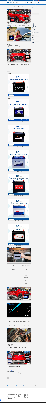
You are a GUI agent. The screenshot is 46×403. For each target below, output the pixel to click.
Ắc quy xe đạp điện (34, 24)
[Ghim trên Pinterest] (19, 373)
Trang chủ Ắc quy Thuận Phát (18, 4)
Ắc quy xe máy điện (34, 26)
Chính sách (29, 4)
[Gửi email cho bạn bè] (18, 373)
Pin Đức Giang (33, 29)
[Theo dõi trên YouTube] (38, 0)
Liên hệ (35, 4)
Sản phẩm (26, 4)
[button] (34, 0)
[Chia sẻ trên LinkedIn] (20, 373)
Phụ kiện (33, 28)
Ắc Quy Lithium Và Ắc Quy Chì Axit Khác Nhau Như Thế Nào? (36, 40)
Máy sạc (33, 27)
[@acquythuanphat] (0, 401)
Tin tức (32, 4)
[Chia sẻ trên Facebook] (16, 373)
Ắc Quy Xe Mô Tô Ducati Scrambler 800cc (36, 35)
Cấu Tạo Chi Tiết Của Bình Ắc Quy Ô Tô (36, 37)
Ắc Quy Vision (33, 23)
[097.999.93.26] (0, 398)
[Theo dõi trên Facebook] (36, 0)
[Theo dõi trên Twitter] (37, 0)
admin (21, 8)
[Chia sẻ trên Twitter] (17, 373)
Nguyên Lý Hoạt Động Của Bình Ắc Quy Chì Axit (36, 32)
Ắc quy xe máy (33, 25)
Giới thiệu (23, 4)
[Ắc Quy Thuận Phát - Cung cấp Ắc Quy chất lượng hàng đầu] (9, 2)
